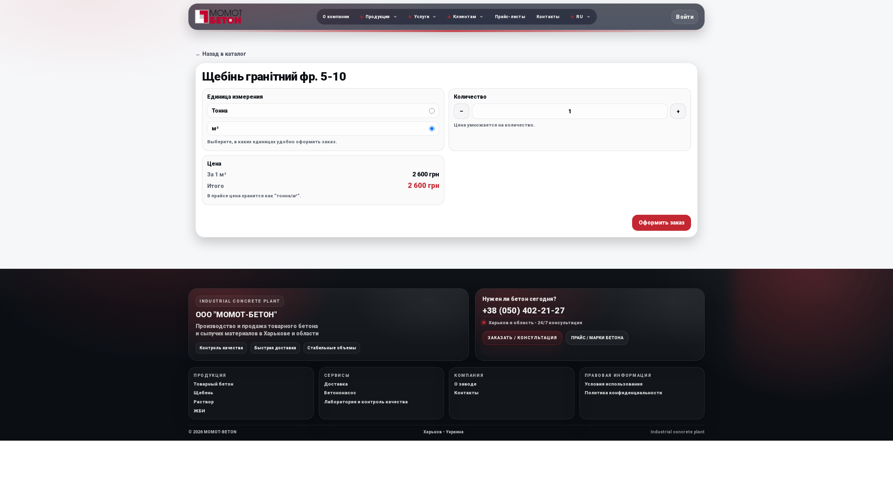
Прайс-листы (510, 16)
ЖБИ (199, 410)
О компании (336, 16)
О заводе (465, 384)
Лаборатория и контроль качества (366, 401)
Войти (684, 17)
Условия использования (614, 384)
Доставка (336, 384)
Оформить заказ (661, 222)
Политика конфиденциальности (623, 392)
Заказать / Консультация (522, 337)
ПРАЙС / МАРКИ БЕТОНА (597, 337)
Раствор (204, 401)
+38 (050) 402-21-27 (523, 310)
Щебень (203, 392)
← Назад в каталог (220, 54)
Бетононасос (340, 392)
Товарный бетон (213, 384)
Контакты (548, 16)
